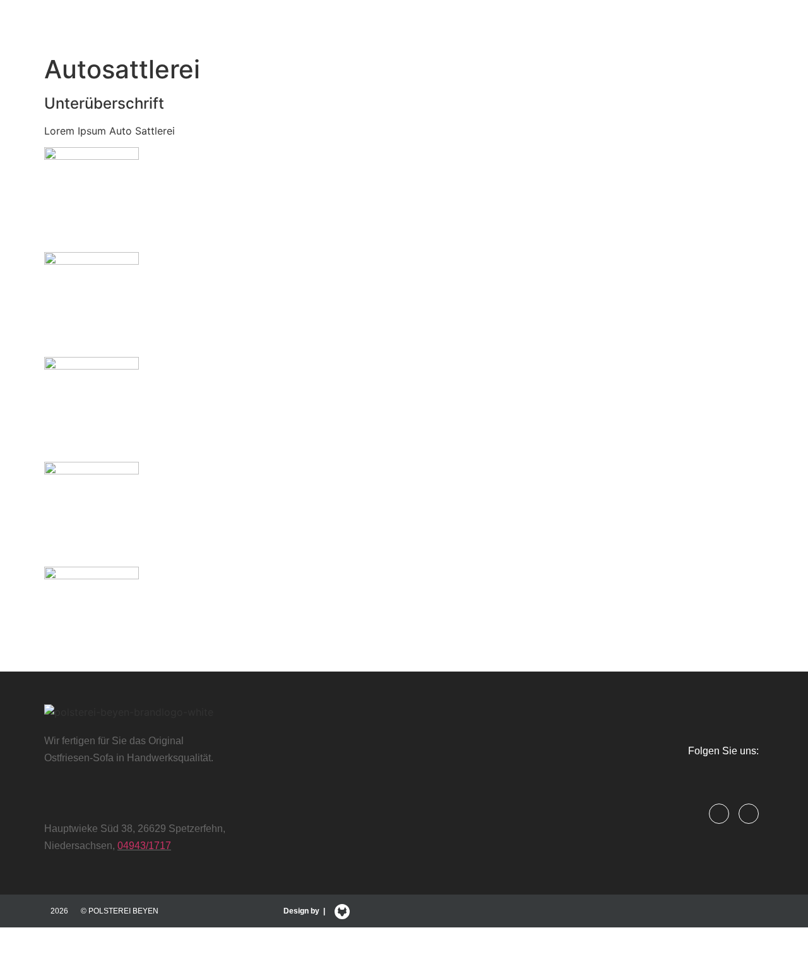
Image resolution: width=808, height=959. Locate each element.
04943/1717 (144, 845)
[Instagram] (749, 814)
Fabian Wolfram (524, 936)
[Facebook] (719, 814)
